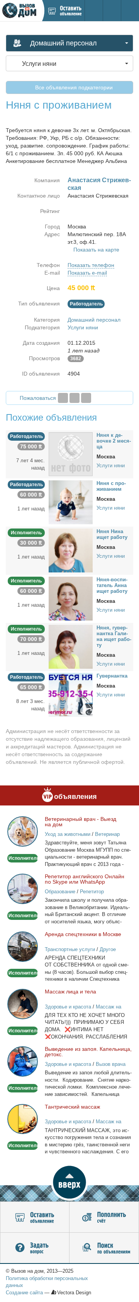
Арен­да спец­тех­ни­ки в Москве (83, 934)
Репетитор (92, 891)
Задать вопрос (34, 1248)
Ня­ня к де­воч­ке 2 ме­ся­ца (114, 441)
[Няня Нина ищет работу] (71, 550)
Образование (60, 891)
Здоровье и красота (68, 1007)
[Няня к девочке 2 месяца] (71, 454)
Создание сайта (24, 1292)
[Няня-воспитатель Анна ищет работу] (71, 598)
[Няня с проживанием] (71, 502)
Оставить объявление (34, 1217)
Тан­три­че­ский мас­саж (72, 1106)
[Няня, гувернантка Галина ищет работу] (71, 646)
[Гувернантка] (71, 694)
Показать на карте (96, 250)
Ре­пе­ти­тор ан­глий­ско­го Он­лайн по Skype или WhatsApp (84, 879)
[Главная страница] (21, 10)
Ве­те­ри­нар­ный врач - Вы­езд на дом (80, 821)
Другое (108, 949)
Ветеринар (107, 834)
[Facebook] (63, 398)
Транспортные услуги (70, 949)
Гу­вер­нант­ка (112, 676)
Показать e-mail (87, 273)
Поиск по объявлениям (104, 1248)
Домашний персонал (94, 320)
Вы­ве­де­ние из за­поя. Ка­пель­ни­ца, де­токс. (88, 1051)
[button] (69, 1182)
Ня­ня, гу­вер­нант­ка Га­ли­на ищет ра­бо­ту (114, 636)
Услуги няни (83, 327)
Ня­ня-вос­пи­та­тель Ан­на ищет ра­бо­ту (112, 585)
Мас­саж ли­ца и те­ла (70, 991)
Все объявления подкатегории (73, 87)
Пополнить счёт (104, 1217)
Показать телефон (91, 265)
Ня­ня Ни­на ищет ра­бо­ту (112, 534)
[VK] (86, 398)
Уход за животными (67, 834)
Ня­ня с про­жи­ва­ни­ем (111, 486)
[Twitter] (75, 398)
